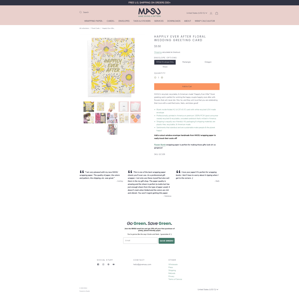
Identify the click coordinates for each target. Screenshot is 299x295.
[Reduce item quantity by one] (155, 77)
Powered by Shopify (84, 291)
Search (86, 12)
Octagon (208, 62)
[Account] (211, 13)
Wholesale (173, 264)
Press (170, 267)
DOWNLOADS (173, 21)
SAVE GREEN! (166, 240)
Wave (165, 67)
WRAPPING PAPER (93, 21)
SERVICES (159, 21)
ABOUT (187, 21)
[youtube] (113, 264)
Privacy (171, 276)
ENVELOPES (124, 21)
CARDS (110, 21)
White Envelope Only (165, 62)
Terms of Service (175, 279)
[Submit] (82, 12)
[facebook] (98, 264)
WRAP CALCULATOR (205, 21)
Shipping (158, 52)
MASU (85, 288)
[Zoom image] (112, 67)
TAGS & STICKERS (142, 21)
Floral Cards (95, 28)
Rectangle (186, 62)
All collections (84, 28)
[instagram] (103, 264)
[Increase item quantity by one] (162, 77)
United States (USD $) (196, 13)
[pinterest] (108, 264)
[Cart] (217, 13)
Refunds (171, 273)
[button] (86, 67)
